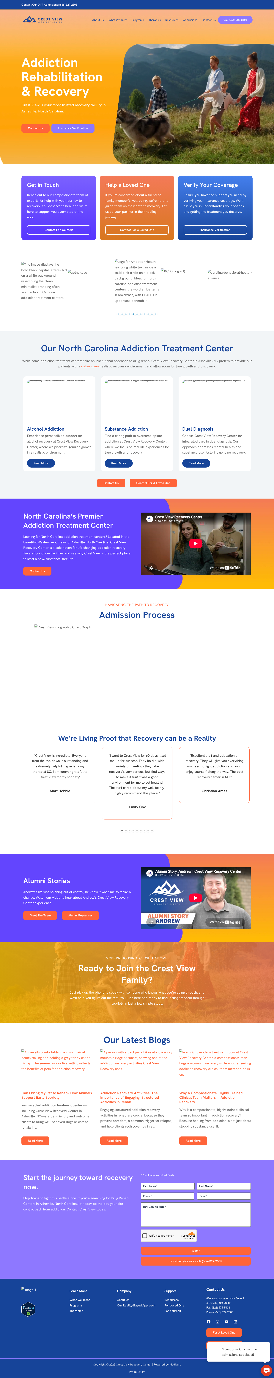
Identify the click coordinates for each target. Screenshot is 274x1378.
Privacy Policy (137, 1371)
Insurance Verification (215, 230)
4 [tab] (129, 314)
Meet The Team (40, 915)
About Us (123, 1300)
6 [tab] (137, 314)
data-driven (90, 366)
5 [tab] (133, 314)
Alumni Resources (80, 915)
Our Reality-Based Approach (136, 1305)
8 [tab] (144, 314)
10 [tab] (152, 314)
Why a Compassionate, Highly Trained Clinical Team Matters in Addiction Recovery (211, 1097)
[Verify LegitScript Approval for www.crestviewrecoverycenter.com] (44, 1309)
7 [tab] (141, 314)
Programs (76, 1305)
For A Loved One (224, 1332)
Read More (35, 1141)
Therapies (76, 1311)
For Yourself (172, 1311)
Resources (171, 1300)
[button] (235, 20)
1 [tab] (118, 314)
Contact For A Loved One (137, 230)
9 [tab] (148, 314)
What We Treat (80, 1300)
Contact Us (111, 483)
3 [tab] (126, 314)
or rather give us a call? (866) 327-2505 (196, 1261)
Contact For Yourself (59, 230)
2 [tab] (122, 314)
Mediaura (175, 1364)
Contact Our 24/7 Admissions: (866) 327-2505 (49, 5)
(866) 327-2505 (224, 1312)
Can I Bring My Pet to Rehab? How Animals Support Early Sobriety (56, 1095)
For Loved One (174, 1305)
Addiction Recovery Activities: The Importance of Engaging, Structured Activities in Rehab (129, 1097)
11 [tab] (156, 314)
